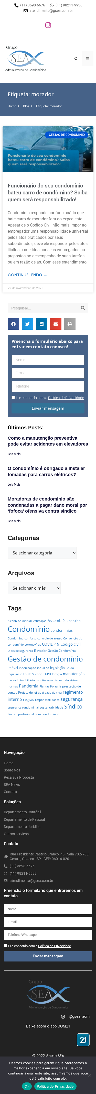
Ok (27, 1086)
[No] (89, 1075)
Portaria (55, 686)
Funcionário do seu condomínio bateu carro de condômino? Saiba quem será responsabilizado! (48, 193)
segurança (71, 699)
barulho (75, 620)
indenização (27, 668)
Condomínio (29, 629)
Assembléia (58, 620)
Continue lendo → (27, 275)
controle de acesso (49, 638)
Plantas (44, 686)
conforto (30, 638)
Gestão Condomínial (62, 651)
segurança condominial (23, 707)
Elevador (40, 651)
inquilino (43, 668)
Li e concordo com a (50, 398)
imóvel (13, 667)
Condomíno (16, 638)
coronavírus (33, 644)
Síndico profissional (21, 714)
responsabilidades (47, 700)
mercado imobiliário (21, 680)
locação (57, 674)
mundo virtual (68, 680)
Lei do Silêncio (32, 674)
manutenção (73, 673)
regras (28, 699)
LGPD (47, 674)
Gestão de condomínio (45, 659)
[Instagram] (48, 24)
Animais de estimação (32, 621)
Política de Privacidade (55, 1086)
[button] (13, 324)
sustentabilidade (51, 707)
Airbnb (12, 621)
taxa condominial (47, 714)
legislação (57, 667)
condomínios (62, 630)
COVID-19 (50, 644)
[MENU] (87, 58)
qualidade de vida (50, 692)
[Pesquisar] (83, 308)
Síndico (73, 706)
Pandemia (28, 686)
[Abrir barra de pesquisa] (76, 58)
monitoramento (47, 680)
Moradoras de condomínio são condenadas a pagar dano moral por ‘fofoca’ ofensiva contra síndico (47, 505)
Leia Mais (14, 454)
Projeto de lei (27, 692)
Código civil (70, 644)
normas (13, 686)
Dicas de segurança (20, 651)
